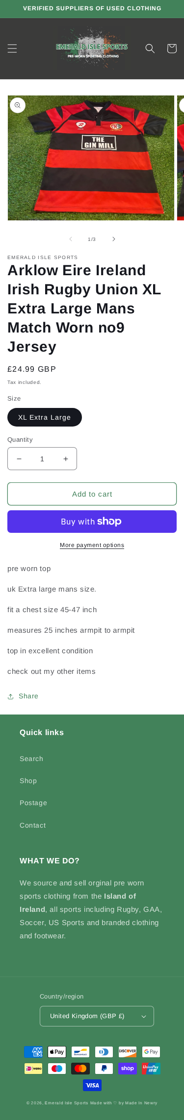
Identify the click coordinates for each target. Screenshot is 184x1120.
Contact (33, 825)
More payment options (92, 545)
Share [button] (29, 696)
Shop (28, 781)
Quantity (20, 439)
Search (32, 759)
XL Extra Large (44, 417)
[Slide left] (70, 239)
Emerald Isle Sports (66, 1102)
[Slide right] (114, 239)
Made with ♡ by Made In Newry (124, 1102)
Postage (33, 803)
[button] (12, 48)
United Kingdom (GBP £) (87, 1016)
